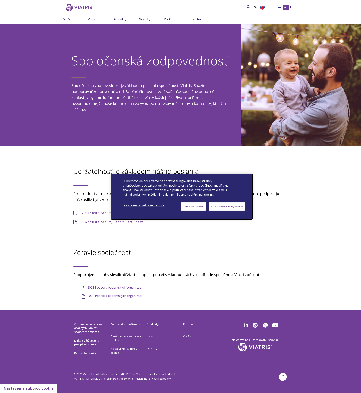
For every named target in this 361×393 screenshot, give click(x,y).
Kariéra (169, 19)
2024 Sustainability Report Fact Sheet (112, 222)
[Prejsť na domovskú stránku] (78, 7)
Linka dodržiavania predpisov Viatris (86, 342)
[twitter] (265, 325)
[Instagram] (255, 325)
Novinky (144, 19)
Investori (196, 19)
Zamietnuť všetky (193, 206)
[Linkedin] (246, 325)
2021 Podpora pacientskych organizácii (114, 287)
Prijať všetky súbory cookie (227, 206)
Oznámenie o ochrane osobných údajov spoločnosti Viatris (88, 328)
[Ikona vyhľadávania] (248, 6)
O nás (67, 19)
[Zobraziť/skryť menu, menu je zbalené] (85, 19)
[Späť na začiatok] (283, 377)
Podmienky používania (125, 324)
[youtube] (275, 325)
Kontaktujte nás (85, 353)
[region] (181, 196)
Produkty (119, 19)
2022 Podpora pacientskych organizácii (114, 296)
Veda (91, 19)
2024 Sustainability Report (103, 212)
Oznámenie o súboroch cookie (126, 338)
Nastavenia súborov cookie (124, 351)
